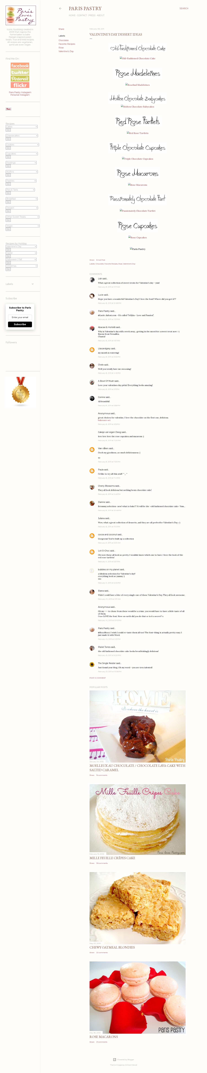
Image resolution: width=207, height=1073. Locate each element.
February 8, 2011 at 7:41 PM (109, 478)
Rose (61, 47)
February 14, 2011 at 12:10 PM (109, 620)
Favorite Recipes (67, 44)
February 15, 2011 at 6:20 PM (109, 655)
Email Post (100, 260)
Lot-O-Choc (104, 550)
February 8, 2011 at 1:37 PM (109, 341)
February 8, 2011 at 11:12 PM (109, 527)
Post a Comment (98, 678)
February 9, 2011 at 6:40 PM (109, 583)
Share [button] (61, 29)
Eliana (101, 591)
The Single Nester (107, 663)
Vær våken (103, 448)
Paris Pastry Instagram (20, 92)
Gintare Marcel (131, 1065)
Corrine (101, 397)
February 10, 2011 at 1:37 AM (109, 599)
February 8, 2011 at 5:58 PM (109, 405)
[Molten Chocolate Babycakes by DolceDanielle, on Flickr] (137, 106)
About (100, 15)
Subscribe (20, 324)
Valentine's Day (66, 51)
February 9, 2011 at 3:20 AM (109, 543)
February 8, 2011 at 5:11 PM (108, 389)
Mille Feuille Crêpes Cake (112, 858)
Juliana (101, 518)
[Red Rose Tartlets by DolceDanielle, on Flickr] (137, 133)
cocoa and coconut (107, 534)
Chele (101, 364)
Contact (82, 15)
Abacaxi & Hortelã (106, 327)
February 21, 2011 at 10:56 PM (109, 671)
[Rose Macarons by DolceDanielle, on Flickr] (137, 184)
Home (72, 15)
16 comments (101, 775)
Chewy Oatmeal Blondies (112, 947)
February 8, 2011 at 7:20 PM (109, 440)
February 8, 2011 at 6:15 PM (109, 424)
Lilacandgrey (104, 348)
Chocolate (64, 40)
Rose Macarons (104, 1037)
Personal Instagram (20, 95)
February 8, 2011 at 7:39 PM (109, 462)
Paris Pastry (85, 8)
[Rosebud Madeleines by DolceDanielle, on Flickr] (137, 84)
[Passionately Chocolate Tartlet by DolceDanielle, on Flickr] (137, 210)
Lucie (100, 295)
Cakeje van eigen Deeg (109, 432)
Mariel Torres (104, 647)
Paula (101, 469)
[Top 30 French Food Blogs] (21, 406)
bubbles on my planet (108, 569)
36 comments (102, 863)
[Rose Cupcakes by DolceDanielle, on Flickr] (137, 237)
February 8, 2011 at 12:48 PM (109, 303)
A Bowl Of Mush (106, 381)
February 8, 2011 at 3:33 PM (109, 357)
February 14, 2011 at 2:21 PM (109, 639)
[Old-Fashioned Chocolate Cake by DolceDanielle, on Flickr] (137, 58)
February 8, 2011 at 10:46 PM (109, 510)
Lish (100, 278)
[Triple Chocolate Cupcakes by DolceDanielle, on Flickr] (137, 158)
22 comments (102, 952)
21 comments (101, 1042)
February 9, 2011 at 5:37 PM (109, 561)
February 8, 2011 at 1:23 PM (109, 319)
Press (91, 15)
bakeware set (104, 420)
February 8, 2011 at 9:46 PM (109, 494)
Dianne (101, 502)
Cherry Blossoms (106, 486)
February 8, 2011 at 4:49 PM (109, 373)
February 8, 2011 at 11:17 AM (109, 287)
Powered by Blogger (125, 1059)
